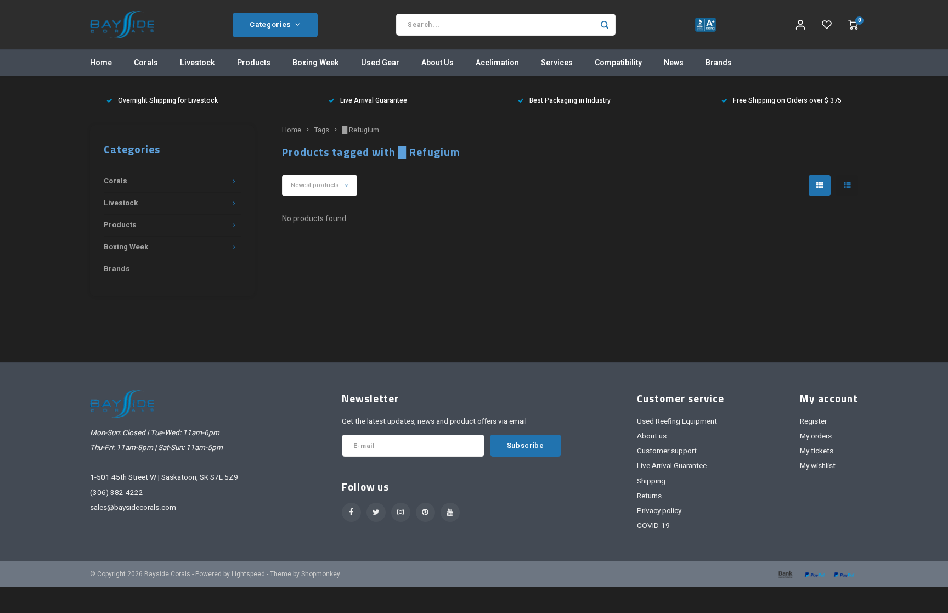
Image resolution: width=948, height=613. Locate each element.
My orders (816, 436)
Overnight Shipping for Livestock (168, 100)
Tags (321, 130)
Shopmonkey (320, 574)
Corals (146, 63)
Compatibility (618, 63)
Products (253, 63)
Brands (719, 63)
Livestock (197, 63)
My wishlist (818, 465)
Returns (649, 496)
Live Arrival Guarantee (373, 100)
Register (813, 421)
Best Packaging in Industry (570, 100)
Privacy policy (659, 510)
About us (652, 436)
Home (101, 63)
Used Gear (380, 63)
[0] (853, 24)
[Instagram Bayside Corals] (400, 512)
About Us (437, 63)
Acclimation (497, 63)
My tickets (816, 451)
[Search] (605, 25)
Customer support (667, 451)
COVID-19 (653, 525)
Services (557, 63)
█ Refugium (360, 130)
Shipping (651, 481)
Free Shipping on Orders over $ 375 (787, 100)
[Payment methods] (784, 574)
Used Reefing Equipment (677, 421)
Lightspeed (248, 574)
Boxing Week (315, 63)
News (674, 63)
